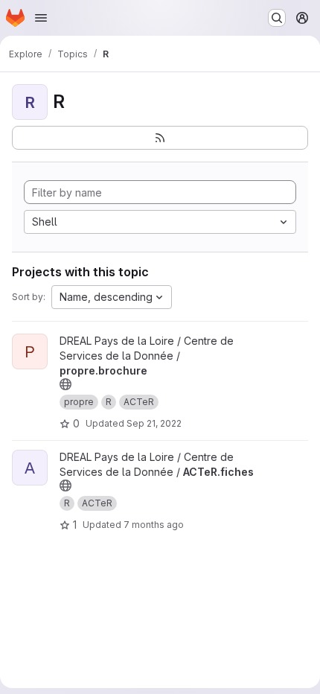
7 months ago (154, 524)
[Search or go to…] (277, 18)
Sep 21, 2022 (154, 423)
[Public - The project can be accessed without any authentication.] (65, 384)
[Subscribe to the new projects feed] (160, 138)
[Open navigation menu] (41, 18)
